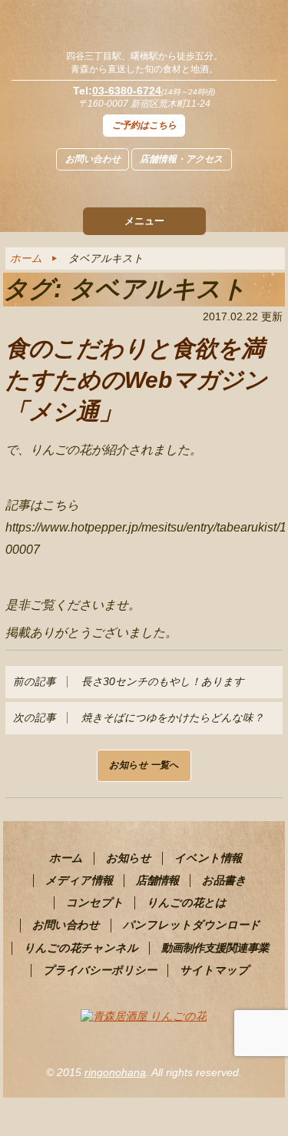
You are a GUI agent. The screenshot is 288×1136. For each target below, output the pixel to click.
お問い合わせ (93, 159)
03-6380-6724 (126, 90)
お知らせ (128, 858)
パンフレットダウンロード (191, 925)
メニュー (144, 221)
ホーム (26, 258)
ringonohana (115, 1072)
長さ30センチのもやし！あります (128, 681)
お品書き (224, 880)
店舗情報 (157, 880)
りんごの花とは (187, 902)
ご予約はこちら (144, 125)
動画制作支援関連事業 (215, 948)
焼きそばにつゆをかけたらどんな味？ (138, 718)
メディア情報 (79, 880)
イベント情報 (208, 858)
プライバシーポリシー (100, 970)
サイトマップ (214, 970)
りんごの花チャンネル (81, 948)
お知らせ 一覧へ (144, 765)
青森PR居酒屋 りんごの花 (144, 23)
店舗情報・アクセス (181, 159)
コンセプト (95, 902)
